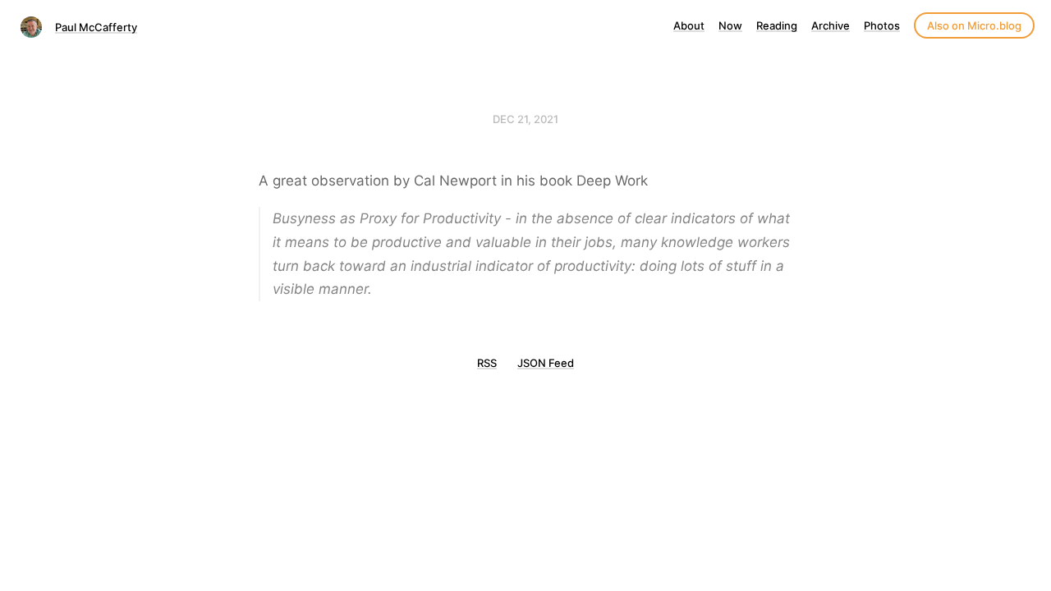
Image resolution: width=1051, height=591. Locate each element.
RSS (487, 362)
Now (730, 25)
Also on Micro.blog (974, 25)
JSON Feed (545, 362)
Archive (830, 25)
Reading (776, 25)
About (688, 25)
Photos (882, 25)
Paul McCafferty (96, 27)
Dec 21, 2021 (525, 119)
